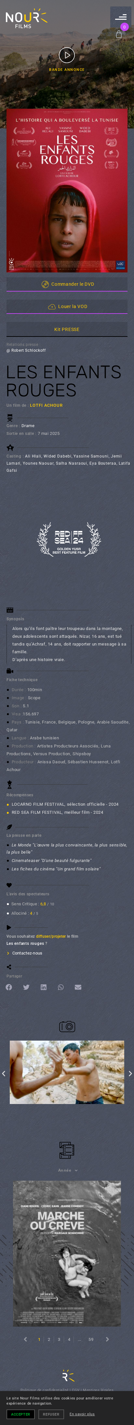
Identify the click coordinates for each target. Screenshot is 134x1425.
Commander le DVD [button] (72, 284)
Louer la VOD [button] (72, 306)
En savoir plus (82, 1414)
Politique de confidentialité (44, 1390)
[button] (9, 987)
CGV (76, 1390)
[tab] (67, 329)
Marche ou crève (67, 1254)
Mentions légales (98, 1390)
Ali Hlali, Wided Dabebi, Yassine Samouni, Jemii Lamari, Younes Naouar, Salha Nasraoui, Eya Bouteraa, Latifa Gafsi (68, 463)
